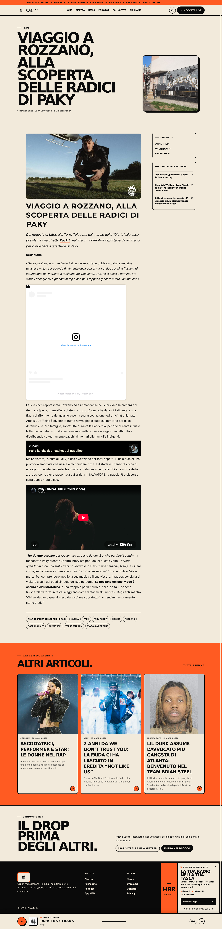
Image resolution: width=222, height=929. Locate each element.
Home (69, 10)
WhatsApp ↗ (163, 149)
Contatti (131, 888)
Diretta (80, 10)
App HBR (90, 893)
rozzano (130, 619)
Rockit (65, 240)
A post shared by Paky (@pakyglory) (76, 394)
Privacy (131, 893)
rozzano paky (36, 626)
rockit (116, 619)
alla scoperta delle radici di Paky (47, 619)
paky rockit (101, 619)
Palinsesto (119, 10)
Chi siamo (136, 10)
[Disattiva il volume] (202, 921)
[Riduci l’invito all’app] (215, 866)
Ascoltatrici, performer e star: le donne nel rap (44, 749)
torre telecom (73, 626)
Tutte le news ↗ (194, 665)
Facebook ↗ (162, 153)
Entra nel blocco (177, 848)
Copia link (162, 144)
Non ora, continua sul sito (198, 908)
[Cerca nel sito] (172, 10)
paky (86, 619)
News (91, 10)
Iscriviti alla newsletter (137, 848)
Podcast (103, 10)
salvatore (55, 626)
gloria (75, 619)
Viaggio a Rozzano (97, 626)
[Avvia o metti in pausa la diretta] (21, 921)
